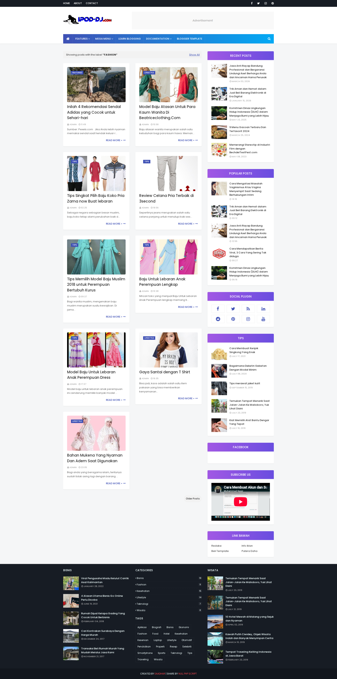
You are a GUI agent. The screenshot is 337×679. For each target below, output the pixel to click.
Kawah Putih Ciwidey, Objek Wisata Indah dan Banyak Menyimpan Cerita (249, 636)
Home (66, 3)
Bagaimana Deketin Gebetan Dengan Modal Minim (248, 368)
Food (155, 633)
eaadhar (160, 673)
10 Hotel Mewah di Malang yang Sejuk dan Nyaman (249, 618)
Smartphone (145, 653)
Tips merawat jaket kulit (244, 383)
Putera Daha (249, 551)
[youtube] (263, 319)
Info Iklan (247, 546)
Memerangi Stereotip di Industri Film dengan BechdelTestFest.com (249, 148)
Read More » (114, 140)
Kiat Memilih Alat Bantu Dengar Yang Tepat (249, 422)
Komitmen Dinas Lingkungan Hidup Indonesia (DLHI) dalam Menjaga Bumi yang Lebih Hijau (249, 112)
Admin (73, 124)
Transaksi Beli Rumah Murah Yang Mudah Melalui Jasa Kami (102, 650)
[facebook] (252, 3)
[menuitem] (68, 38)
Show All (194, 55)
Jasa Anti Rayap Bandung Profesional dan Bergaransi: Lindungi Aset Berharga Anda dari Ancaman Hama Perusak (248, 71)
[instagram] (265, 3)
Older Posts (193, 498)
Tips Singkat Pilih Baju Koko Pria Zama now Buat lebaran (95, 198)
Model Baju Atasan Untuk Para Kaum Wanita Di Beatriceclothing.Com (167, 112)
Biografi (156, 627)
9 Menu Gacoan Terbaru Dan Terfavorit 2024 (247, 129)
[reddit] (218, 319)
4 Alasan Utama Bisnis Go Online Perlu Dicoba (102, 598)
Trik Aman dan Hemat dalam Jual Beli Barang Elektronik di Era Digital (247, 92)
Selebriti (187, 646)
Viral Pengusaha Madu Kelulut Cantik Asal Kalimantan (105, 580)
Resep (173, 646)
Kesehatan (169, 591)
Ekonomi (184, 627)
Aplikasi (142, 627)
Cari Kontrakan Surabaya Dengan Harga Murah (102, 633)
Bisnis (169, 578)
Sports (161, 653)
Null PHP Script (187, 673)
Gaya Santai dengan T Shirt (164, 372)
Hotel (166, 633)
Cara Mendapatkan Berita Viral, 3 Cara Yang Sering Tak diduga (247, 252)
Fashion (169, 584)
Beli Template (220, 551)
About (78, 3)
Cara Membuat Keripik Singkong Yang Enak (243, 350)
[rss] (248, 309)
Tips (189, 653)
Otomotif (187, 640)
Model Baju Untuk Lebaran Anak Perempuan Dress (91, 374)
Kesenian (142, 640)
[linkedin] (263, 309)
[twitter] (258, 3)
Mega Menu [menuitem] (103, 39)
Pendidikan (144, 646)
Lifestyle (169, 597)
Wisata (169, 610)
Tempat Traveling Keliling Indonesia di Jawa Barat (248, 654)
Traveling (143, 659)
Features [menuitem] (81, 39)
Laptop (158, 640)
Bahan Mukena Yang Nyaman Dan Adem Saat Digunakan (94, 458)
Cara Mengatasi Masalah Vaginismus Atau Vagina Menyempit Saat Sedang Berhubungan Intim (245, 189)
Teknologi (169, 604)
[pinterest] (272, 3)
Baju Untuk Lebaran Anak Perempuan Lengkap (162, 281)
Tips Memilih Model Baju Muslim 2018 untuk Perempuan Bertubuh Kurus (96, 284)
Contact (92, 3)
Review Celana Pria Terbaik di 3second (166, 198)
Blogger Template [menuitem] (189, 39)
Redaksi (216, 546)
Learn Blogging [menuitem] (129, 39)
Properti (160, 646)
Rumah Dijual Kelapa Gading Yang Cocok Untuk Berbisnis (103, 615)
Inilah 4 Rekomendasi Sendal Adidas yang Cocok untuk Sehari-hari (94, 112)
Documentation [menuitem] (157, 39)
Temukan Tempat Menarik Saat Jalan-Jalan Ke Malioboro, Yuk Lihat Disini (249, 404)
